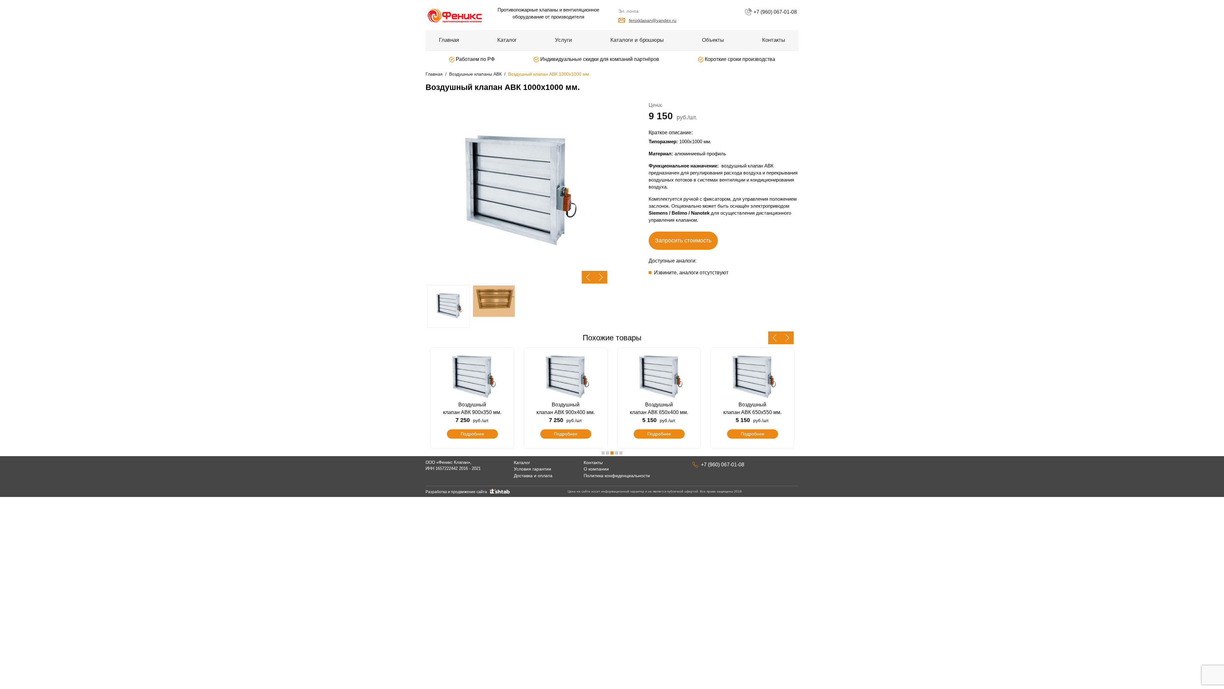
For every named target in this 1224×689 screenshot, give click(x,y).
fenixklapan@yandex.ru (652, 20)
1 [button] (603, 453)
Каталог (507, 40)
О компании (596, 468)
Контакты (773, 40)
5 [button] (621, 453)
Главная (449, 40)
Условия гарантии (532, 468)
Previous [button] (588, 277)
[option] (516, 192)
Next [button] (600, 277)
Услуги (563, 40)
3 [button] (612, 453)
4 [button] (616, 453)
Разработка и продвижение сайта (457, 492)
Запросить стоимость (683, 240)
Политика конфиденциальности (617, 475)
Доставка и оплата (533, 475)
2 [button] (607, 453)
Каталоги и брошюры (637, 40)
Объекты (713, 40)
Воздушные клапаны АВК (475, 74)
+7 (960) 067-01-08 (774, 12)
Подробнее (472, 433)
